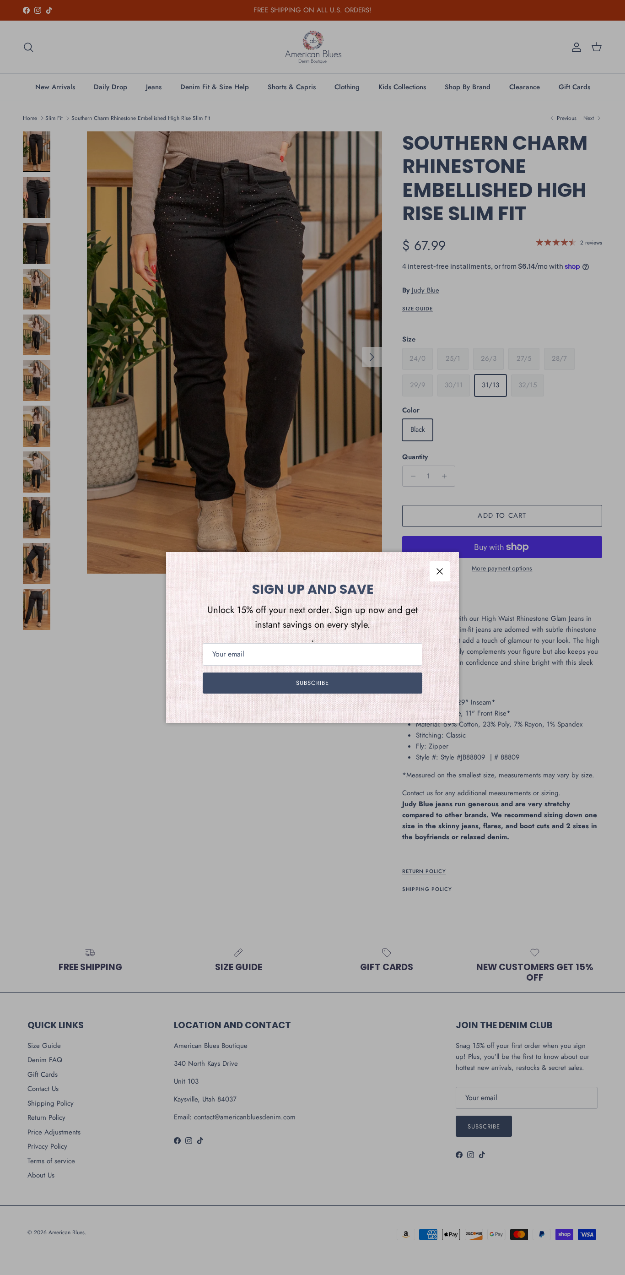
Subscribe (312, 682)
